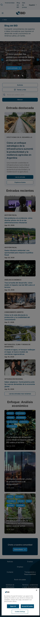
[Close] (37, 590)
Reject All (13, 606)
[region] (20, 602)
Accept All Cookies (27, 606)
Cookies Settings (20, 611)
